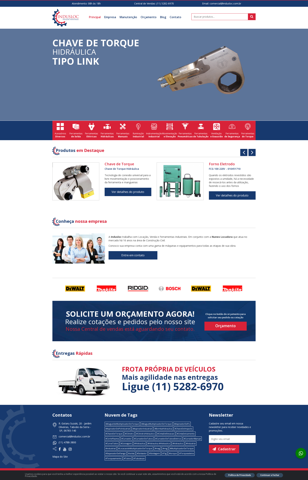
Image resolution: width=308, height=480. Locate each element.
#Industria (191, 443)
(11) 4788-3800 (67, 442)
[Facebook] (60, 449)
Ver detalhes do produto (128, 192)
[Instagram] (70, 449)
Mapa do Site (60, 456)
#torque (173, 453)
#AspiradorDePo (182, 423)
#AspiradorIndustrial (142, 428)
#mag (157, 448)
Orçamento (148, 17)
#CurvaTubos (112, 443)
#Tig (164, 453)
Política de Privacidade (239, 475)
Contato (175, 17)
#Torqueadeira (186, 453)
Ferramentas (76, 135)
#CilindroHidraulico (145, 433)
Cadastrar (226, 449)
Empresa (110, 17)
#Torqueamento (113, 458)
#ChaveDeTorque (114, 433)
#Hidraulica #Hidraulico (159, 443)
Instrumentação (154, 135)
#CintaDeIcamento (186, 433)
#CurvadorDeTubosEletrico (168, 438)
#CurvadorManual (192, 438)
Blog (163, 17)
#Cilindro (129, 433)
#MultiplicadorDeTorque (182, 448)
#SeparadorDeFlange (116, 453)
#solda (131, 453)
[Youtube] (65, 449)
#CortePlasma (112, 438)
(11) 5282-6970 (165, 3)
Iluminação (138, 135)
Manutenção (128, 17)
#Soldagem (154, 453)
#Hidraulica (139, 443)
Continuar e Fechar (269, 475)
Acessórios (60, 135)
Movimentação (169, 135)
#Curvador (126, 438)
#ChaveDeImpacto (183, 428)
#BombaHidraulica (163, 428)
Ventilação (216, 135)
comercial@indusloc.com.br (225, 3)
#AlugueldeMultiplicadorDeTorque (122, 423)
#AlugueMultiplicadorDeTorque (156, 423)
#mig (165, 448)
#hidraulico (178, 443)
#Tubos (127, 458)
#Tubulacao (139, 458)
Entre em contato (133, 255)
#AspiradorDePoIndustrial (118, 428)
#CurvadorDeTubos (143, 438)
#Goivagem (126, 443)
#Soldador (142, 453)
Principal (95, 17)
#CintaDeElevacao (165, 433)
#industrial (111, 448)
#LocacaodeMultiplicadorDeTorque (135, 448)
